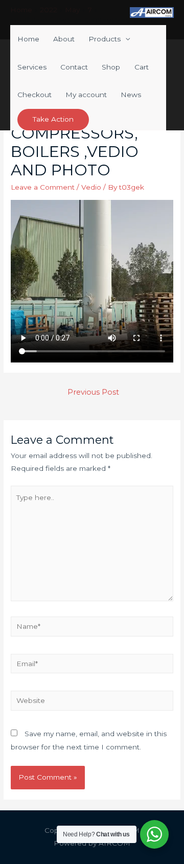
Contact (74, 67)
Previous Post (93, 392)
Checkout (34, 94)
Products (104, 39)
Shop (111, 67)
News (131, 94)
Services (32, 67)
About (64, 39)
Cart (141, 67)
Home (28, 39)
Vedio (91, 187)
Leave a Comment (43, 187)
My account (86, 94)
